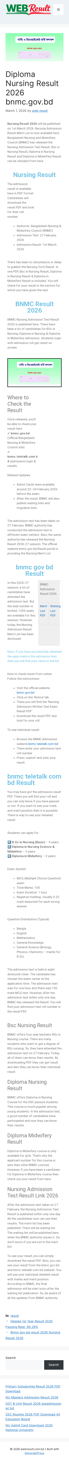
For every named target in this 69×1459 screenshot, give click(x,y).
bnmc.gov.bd (25, 692)
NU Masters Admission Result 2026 (32, 1397)
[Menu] (58, 9)
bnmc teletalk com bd (43, 744)
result (14, 1316)
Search (11, 1358)
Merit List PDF (43, 610)
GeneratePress (34, 1453)
